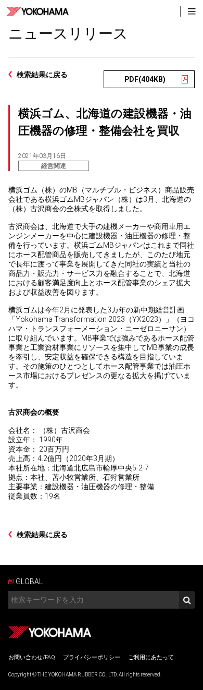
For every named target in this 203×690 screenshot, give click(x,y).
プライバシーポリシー (91, 657)
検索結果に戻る (42, 74)
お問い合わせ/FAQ (31, 657)
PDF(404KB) (145, 79)
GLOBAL (29, 581)
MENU (191, 11)
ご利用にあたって (151, 657)
